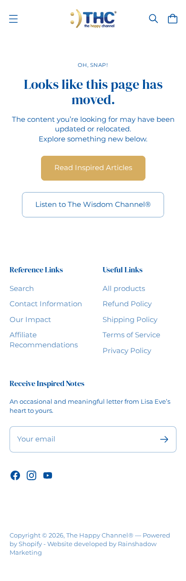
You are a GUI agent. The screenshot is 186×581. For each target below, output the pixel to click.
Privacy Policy (127, 350)
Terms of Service (131, 335)
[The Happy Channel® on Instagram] (31, 475)
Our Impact (30, 319)
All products (124, 288)
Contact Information (46, 304)
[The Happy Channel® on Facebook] (15, 475)
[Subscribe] (164, 439)
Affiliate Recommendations (44, 340)
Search (22, 288)
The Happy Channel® (100, 535)
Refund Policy (127, 304)
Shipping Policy (130, 319)
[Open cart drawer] (172, 18)
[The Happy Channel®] (93, 18)
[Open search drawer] (153, 18)
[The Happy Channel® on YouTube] (47, 475)
